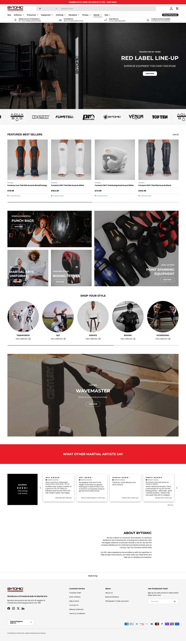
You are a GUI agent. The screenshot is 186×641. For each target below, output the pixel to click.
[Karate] (93, 316)
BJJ (58, 335)
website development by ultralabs (35, 633)
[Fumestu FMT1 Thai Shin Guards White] (71, 160)
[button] (177, 8)
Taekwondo (23, 335)
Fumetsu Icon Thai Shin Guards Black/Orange (27, 185)
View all (176, 134)
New (9, 15)
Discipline (73, 15)
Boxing (128, 335)
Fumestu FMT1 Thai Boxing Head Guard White (114, 185)
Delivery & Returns (76, 609)
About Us (109, 593)
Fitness (85, 15)
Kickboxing (163, 335)
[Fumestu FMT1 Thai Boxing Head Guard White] (115, 160)
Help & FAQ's (74, 601)
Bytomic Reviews (112, 597)
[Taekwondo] (23, 316)
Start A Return (75, 597)
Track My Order (75, 593)
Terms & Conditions (77, 613)
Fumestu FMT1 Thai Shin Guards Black (154, 185)
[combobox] (96, 8)
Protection (31, 15)
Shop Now (19, 227)
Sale (106, 15)
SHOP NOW (150, 74)
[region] (109, 488)
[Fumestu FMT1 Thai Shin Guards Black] (158, 160)
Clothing (59, 15)
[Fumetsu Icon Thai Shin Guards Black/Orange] (27, 160)
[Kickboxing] (163, 316)
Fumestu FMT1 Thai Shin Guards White (67, 185)
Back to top (93, 576)
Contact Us (73, 605)
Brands (96, 15)
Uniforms (18, 15)
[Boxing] (128, 316)
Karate (93, 335)
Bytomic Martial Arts (18, 633)
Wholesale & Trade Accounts (117, 601)
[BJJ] (58, 316)
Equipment (46, 15)
